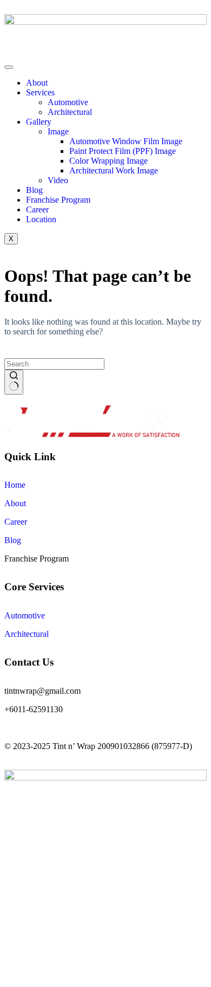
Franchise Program (58, 199)
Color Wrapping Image (108, 160)
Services (40, 92)
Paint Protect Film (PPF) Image (122, 151)
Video (58, 180)
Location (41, 219)
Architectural (70, 112)
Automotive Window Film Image (125, 141)
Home (14, 484)
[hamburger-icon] (8, 67)
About (37, 82)
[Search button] (13, 382)
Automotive (68, 102)
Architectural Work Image (113, 170)
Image (58, 131)
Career (37, 209)
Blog (34, 190)
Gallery (38, 121)
